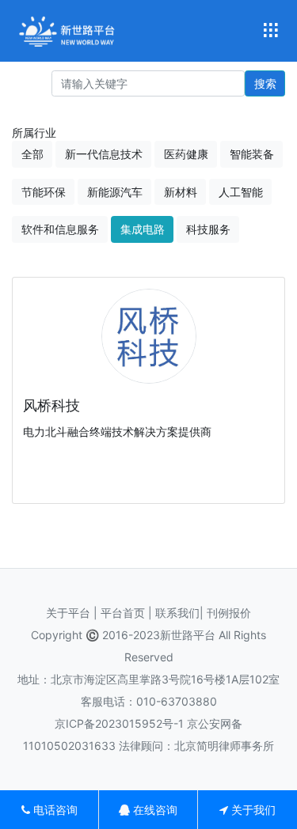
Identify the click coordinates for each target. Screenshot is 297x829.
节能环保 (43, 192)
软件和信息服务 (60, 229)
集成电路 (142, 229)
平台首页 (124, 612)
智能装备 (252, 154)
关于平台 (68, 612)
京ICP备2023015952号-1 (119, 723)
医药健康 (186, 154)
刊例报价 (229, 612)
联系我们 (177, 612)
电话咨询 (54, 809)
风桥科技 (51, 405)
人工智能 (241, 192)
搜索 (265, 83)
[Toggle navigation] (270, 31)
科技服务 (208, 229)
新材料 (180, 192)
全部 (32, 154)
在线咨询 (153, 809)
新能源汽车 (115, 192)
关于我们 (252, 809)
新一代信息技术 (104, 154)
